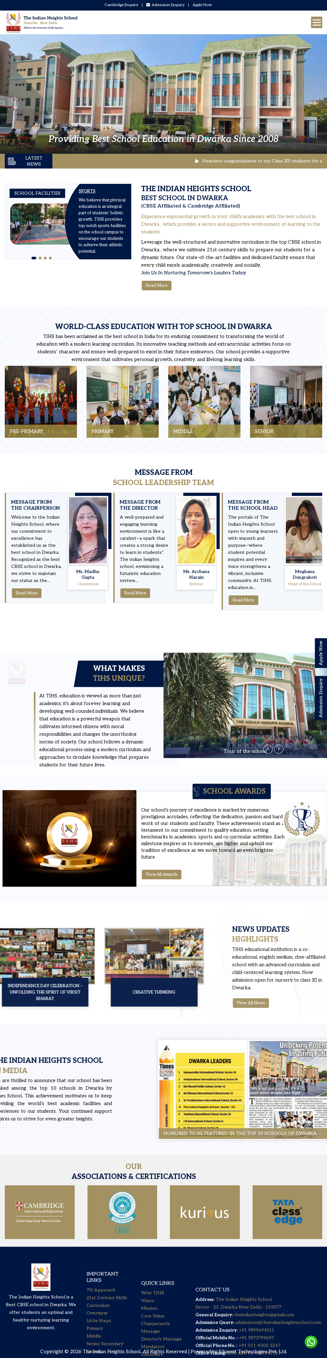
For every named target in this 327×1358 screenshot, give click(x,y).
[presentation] (268, 737)
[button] (33, 258)
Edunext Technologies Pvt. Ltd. (253, 1351)
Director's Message (161, 1315)
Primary (95, 1314)
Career (94, 1337)
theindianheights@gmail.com (264, 1285)
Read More (157, 285)
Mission (149, 1285)
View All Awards (162, 874)
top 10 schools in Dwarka (83, 1088)
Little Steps (99, 1306)
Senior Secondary (105, 1329)
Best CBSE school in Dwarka (36, 1298)
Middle (94, 1322)
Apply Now (202, 5)
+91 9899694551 (256, 1300)
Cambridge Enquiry (121, 5)
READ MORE (24, 425)
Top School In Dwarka (225, 327)
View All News (241, 1002)
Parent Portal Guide (162, 1338)
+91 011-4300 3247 (258, 1315)
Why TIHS (152, 1269)
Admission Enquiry (168, 5)
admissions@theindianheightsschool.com (278, 1292)
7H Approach (101, 1276)
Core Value (152, 1292)
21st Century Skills (107, 1283)
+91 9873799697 (256, 1308)
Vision (147, 1277)
